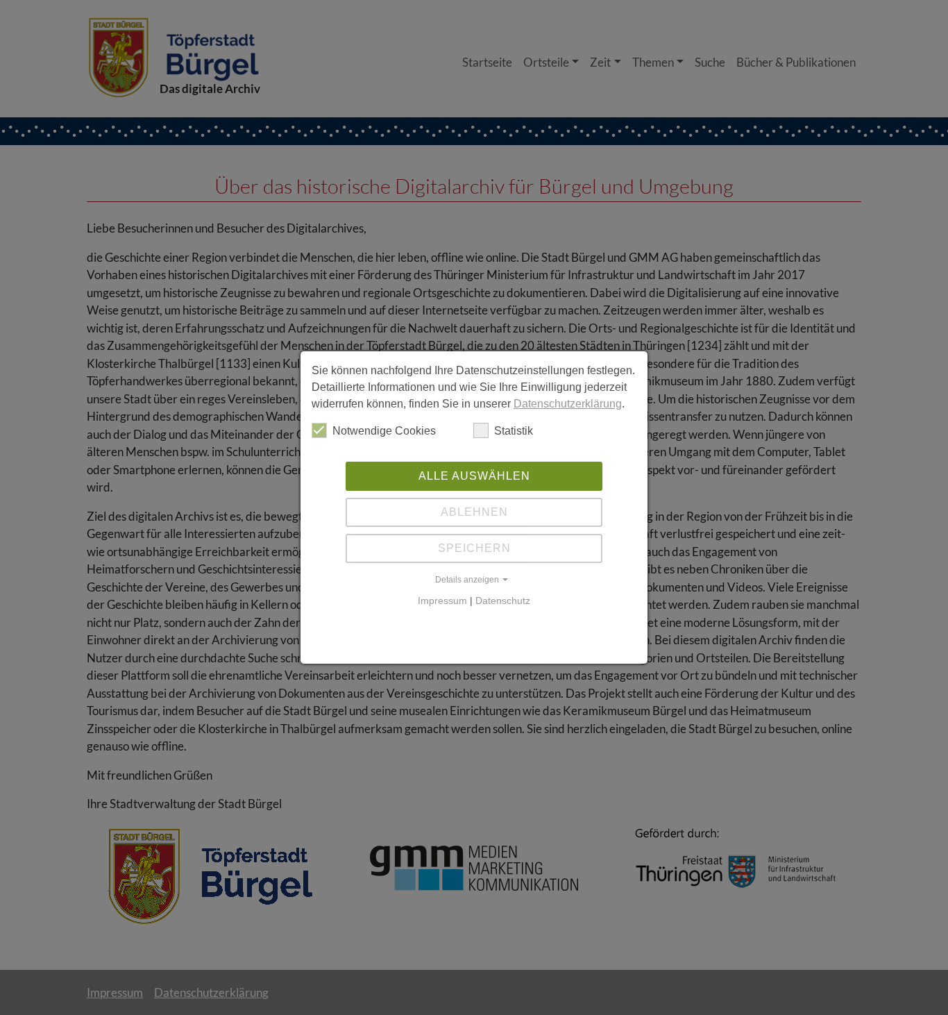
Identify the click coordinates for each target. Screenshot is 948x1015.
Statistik (513, 431)
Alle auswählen (474, 476)
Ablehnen (474, 512)
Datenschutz (502, 600)
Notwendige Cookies (384, 431)
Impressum (442, 600)
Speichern (474, 548)
